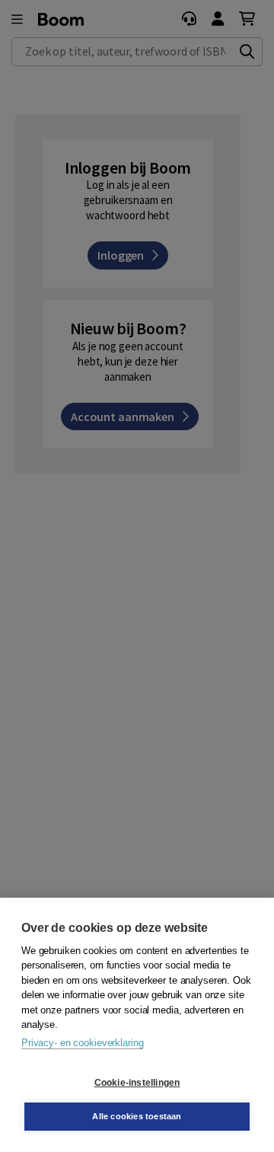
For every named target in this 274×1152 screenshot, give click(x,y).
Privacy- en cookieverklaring (82, 1042)
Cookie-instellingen (137, 1082)
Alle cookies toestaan (136, 1116)
